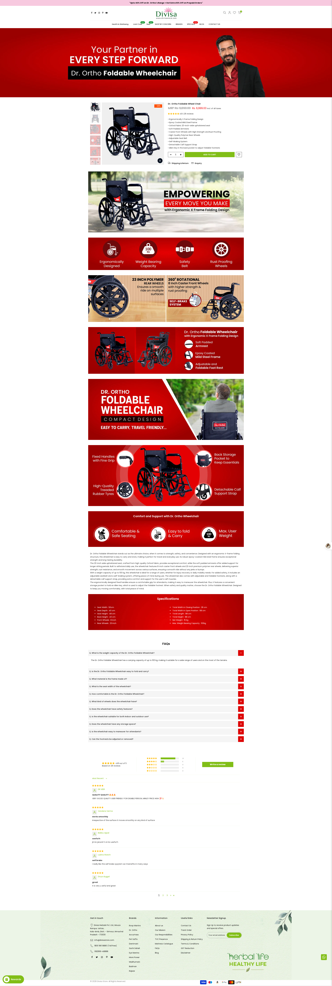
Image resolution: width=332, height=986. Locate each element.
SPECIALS (192, 23)
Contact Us (186, 925)
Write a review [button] (218, 764)
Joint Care (138, 23)
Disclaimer (185, 953)
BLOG (201, 24)
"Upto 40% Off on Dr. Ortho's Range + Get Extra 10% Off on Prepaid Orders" (166, 3)
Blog (157, 953)
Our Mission (160, 930)
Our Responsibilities (163, 934)
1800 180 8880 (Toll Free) (105, 945)
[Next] (159, 133)
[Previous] (106, 133)
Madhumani (134, 962)
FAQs (157, 948)
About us (159, 925)
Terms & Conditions (190, 943)
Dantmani (133, 943)
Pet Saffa (133, 939)
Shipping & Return (180, 163)
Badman (133, 966)
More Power (134, 957)
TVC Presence (161, 939)
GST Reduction (187, 948)
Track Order (186, 930)
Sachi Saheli (134, 948)
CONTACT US (214, 24)
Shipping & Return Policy (192, 939)
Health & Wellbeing (120, 24)
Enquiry (198, 163)
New (149, 23)
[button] (174, 113)
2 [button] (163, 895)
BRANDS (179, 24)
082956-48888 (101, 951)
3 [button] (167, 895)
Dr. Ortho (133, 930)
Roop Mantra (135, 925)
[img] (97, 785)
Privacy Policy (187, 934)
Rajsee (132, 971)
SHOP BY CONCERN (163, 24)
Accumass (134, 934)
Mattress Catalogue (164, 943)
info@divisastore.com (104, 940)
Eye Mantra (134, 953)
